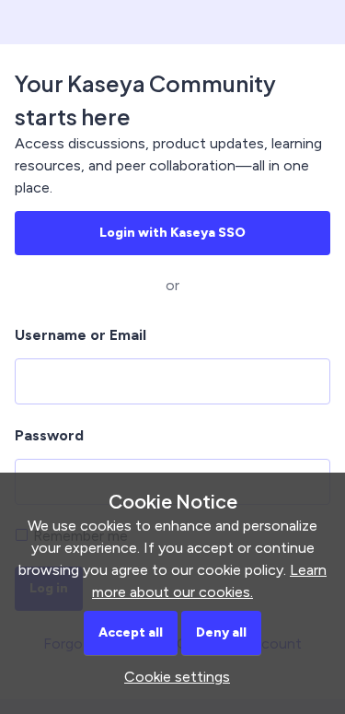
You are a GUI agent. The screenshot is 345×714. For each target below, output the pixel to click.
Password (49, 435)
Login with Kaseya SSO (172, 232)
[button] (172, 676)
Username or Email (80, 335)
